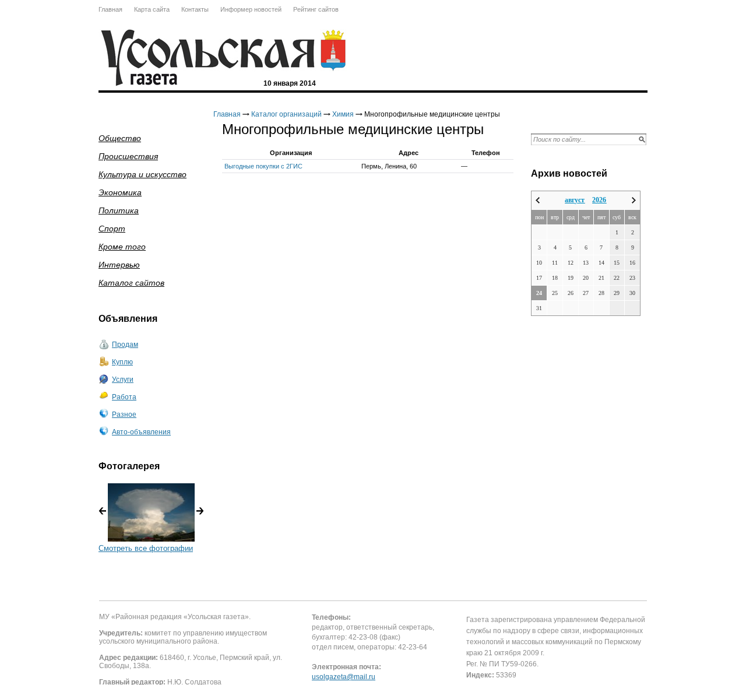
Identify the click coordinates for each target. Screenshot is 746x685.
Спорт (111, 228)
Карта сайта (152, 9)
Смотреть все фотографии (145, 548)
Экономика (120, 192)
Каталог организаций (286, 114)
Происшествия (128, 156)
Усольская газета (333, 50)
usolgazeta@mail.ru (343, 677)
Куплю (122, 362)
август (575, 200)
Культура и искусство (142, 174)
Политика (118, 210)
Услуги (122, 379)
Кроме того (122, 246)
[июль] (538, 200)
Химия (343, 114)
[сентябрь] (634, 200)
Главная (110, 9)
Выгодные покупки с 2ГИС (263, 166)
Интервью (119, 264)
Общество (119, 138)
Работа (124, 397)
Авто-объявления (141, 432)
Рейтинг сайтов (316, 9)
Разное (124, 414)
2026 (599, 200)
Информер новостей (250, 9)
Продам (125, 344)
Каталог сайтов (131, 282)
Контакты (195, 9)
